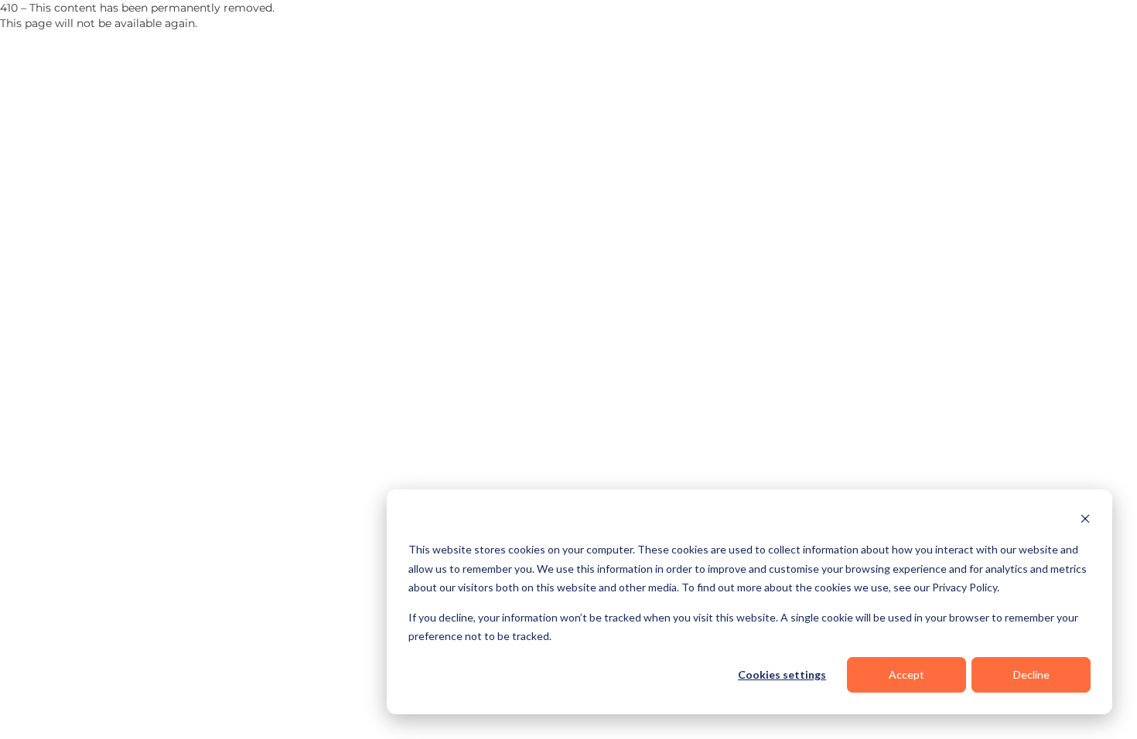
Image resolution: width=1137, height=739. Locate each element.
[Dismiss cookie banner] (1085, 520)
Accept (906, 674)
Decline (1031, 674)
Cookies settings (782, 674)
